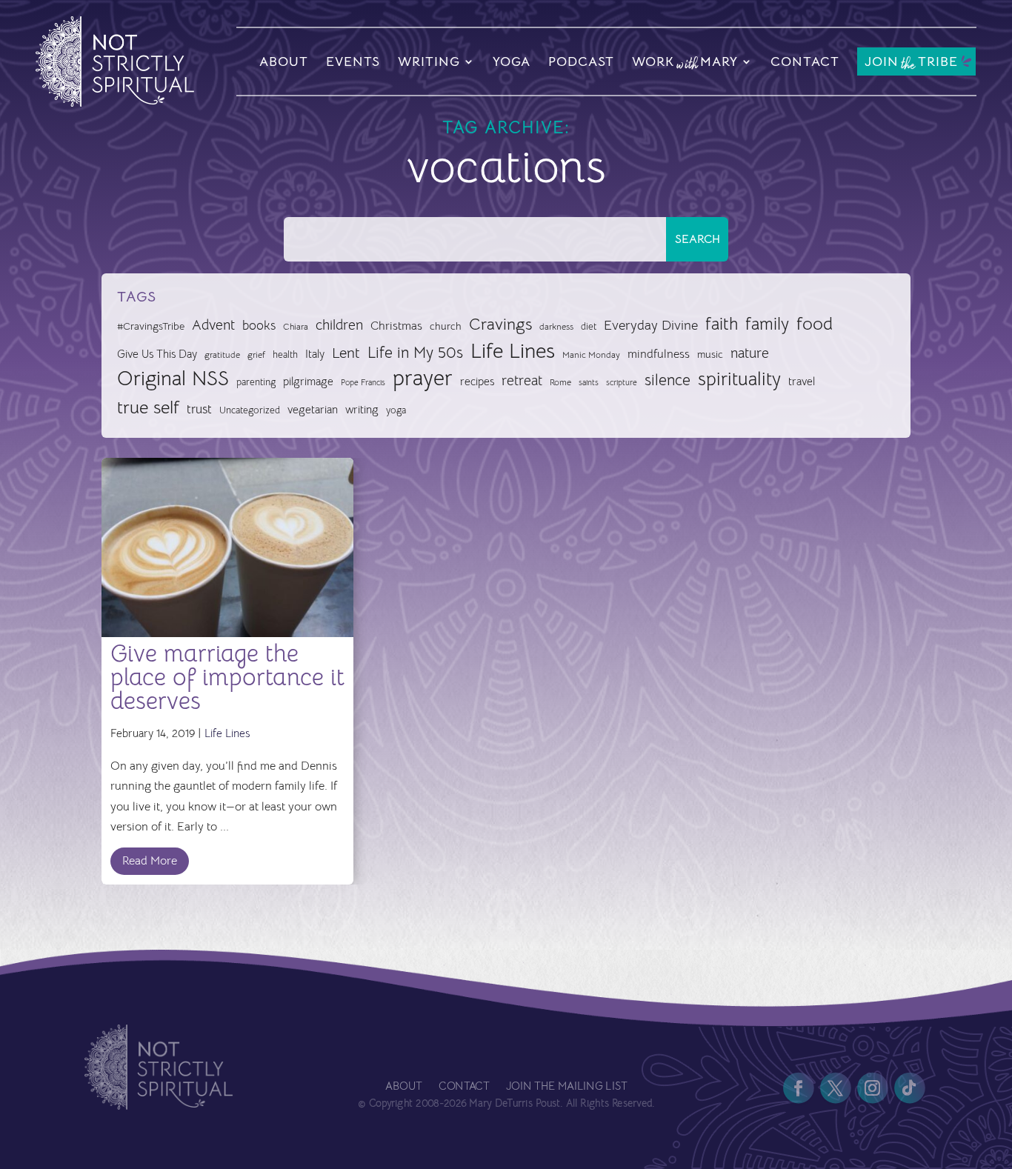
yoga (396, 410)
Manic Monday (591, 355)
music (710, 354)
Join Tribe (911, 63)
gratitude (222, 355)
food (814, 324)
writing (362, 409)
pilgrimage (308, 381)
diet (588, 326)
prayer (423, 378)
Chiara (295, 327)
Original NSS (173, 378)
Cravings (500, 323)
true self (148, 407)
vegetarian (312, 409)
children (339, 324)
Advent (213, 324)
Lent (346, 353)
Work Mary (685, 64)
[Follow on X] (834, 1088)
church (446, 326)
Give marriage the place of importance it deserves (227, 677)
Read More (149, 860)
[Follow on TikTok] (909, 1088)
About (283, 61)
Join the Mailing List (566, 1087)
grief (256, 355)
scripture (621, 382)
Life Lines (512, 351)
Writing (429, 61)
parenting (256, 382)
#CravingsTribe (150, 326)
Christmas (396, 326)
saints (589, 382)
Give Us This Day (157, 354)
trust (199, 409)
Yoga (511, 61)
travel (801, 381)
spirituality (739, 378)
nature (749, 353)
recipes (477, 381)
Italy (314, 354)
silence (667, 380)
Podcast (581, 61)
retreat (522, 381)
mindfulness (658, 354)
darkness (556, 327)
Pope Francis (363, 382)
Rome (560, 382)
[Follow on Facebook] (797, 1088)
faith (721, 324)
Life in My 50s (415, 352)
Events (353, 61)
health (285, 354)
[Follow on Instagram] (872, 1088)
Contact (804, 61)
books (259, 325)
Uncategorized (249, 410)
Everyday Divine (651, 324)
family (767, 324)
